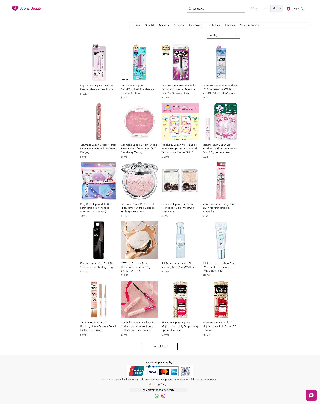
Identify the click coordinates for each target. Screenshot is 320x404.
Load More (160, 346)
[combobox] (223, 35)
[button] (258, 8)
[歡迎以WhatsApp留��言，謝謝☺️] (156, 396)
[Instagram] (163, 396)
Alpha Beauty (31, 8)
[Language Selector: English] (276, 8)
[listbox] (258, 8)
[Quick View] (99, 62)
